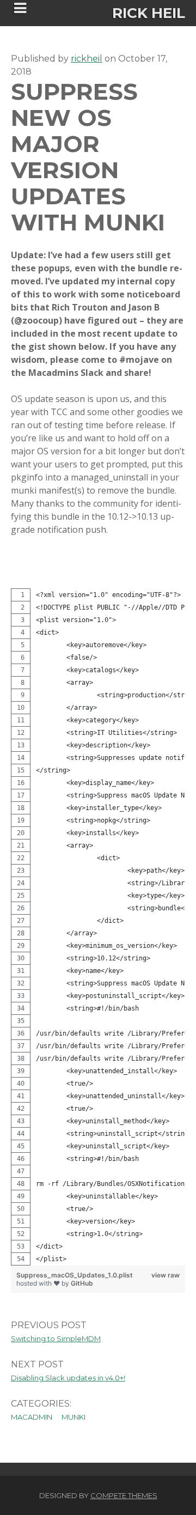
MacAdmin (31, 1417)
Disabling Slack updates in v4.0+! (68, 1377)
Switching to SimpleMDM (56, 1338)
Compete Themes (123, 1495)
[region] (98, 926)
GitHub (82, 1283)
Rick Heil (148, 13)
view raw (165, 1275)
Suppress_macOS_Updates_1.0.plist (74, 1275)
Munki (73, 1417)
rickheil (86, 58)
